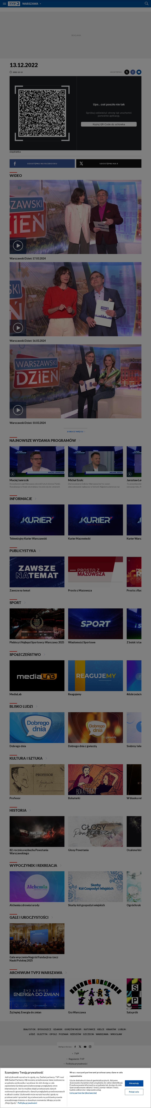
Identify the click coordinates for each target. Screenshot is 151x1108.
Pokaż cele (134, 1092)
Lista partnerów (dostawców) (83, 1093)
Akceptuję (134, 1083)
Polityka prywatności (27, 1103)
